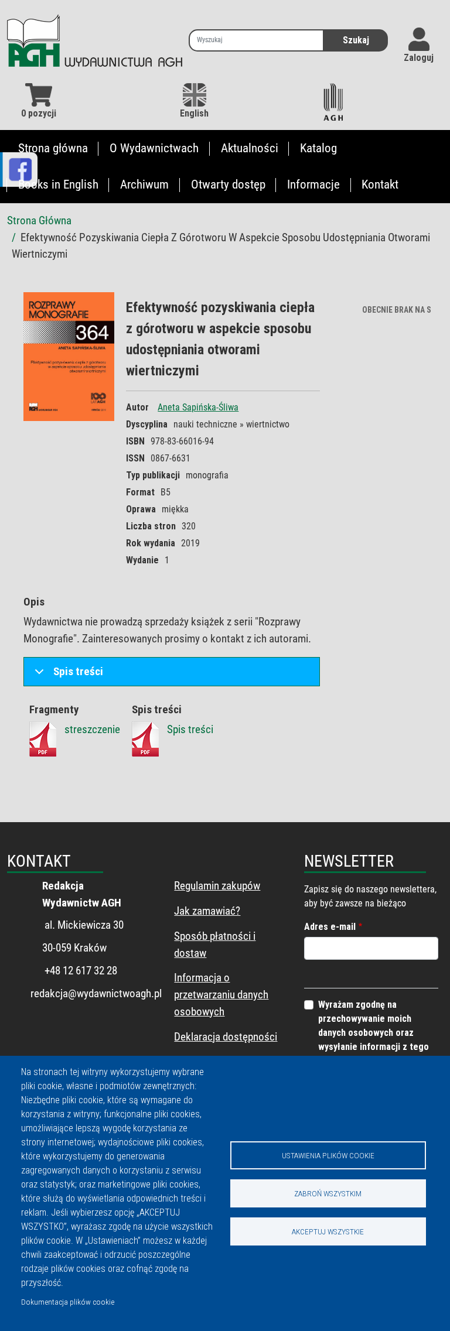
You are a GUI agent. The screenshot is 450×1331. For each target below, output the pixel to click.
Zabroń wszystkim (328, 1193)
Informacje (313, 184)
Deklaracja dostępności (225, 1036)
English (194, 113)
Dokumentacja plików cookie (67, 1301)
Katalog (318, 148)
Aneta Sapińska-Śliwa (198, 407)
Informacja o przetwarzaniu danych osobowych (221, 994)
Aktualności (249, 148)
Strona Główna (39, 220)
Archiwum (144, 184)
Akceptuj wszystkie (328, 1231)
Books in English (58, 184)
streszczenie (92, 729)
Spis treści (78, 671)
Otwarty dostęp (228, 184)
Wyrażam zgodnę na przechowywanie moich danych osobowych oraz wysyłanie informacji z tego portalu (373, 1032)
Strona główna (53, 148)
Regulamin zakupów (217, 885)
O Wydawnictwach (154, 148)
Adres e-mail (330, 926)
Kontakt (380, 184)
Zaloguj (419, 57)
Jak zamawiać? (207, 911)
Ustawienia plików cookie (328, 1155)
